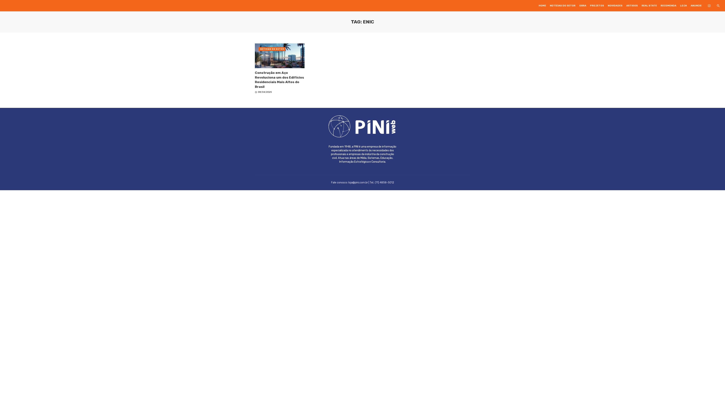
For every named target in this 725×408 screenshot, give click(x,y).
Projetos (597, 5)
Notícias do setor (562, 5)
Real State (649, 5)
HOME (542, 5)
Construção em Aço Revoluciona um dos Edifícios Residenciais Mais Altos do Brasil (279, 80)
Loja (683, 5)
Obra (582, 5)
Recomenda (668, 5)
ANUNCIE (696, 5)
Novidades (615, 5)
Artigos (632, 5)
